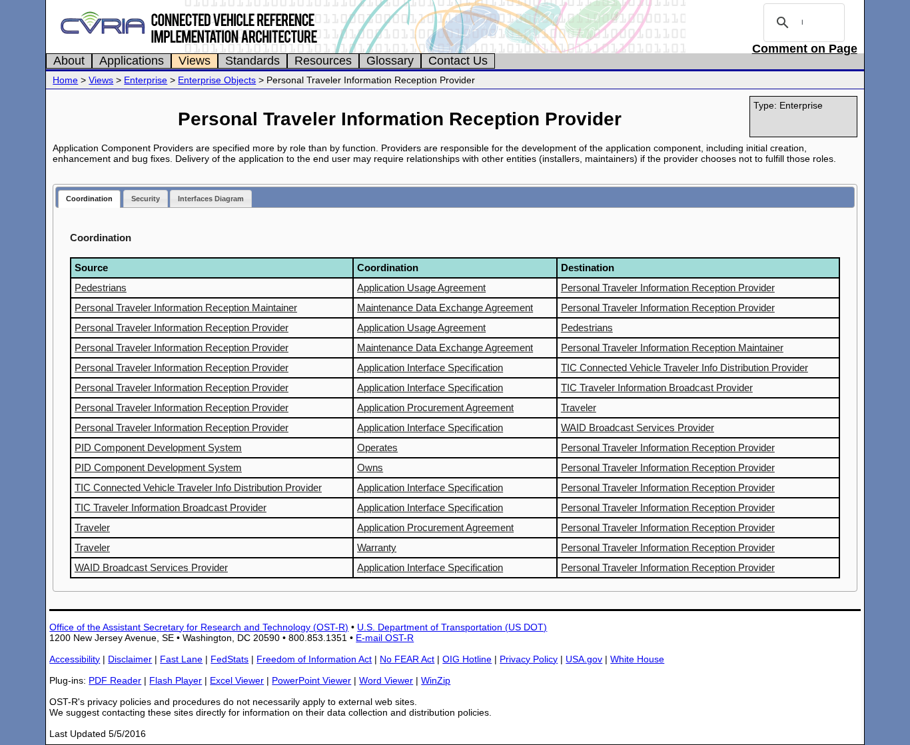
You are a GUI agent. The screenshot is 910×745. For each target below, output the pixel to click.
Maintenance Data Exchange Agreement (445, 307)
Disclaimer (130, 659)
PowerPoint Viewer (311, 680)
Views (195, 60)
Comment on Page (804, 48)
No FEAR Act (407, 659)
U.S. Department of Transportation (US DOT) (452, 627)
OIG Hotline (467, 659)
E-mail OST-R (385, 637)
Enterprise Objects (217, 80)
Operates (377, 447)
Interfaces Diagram (211, 199)
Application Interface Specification (430, 367)
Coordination (89, 199)
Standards (252, 60)
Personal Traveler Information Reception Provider (668, 287)
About (69, 60)
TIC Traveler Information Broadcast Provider (657, 387)
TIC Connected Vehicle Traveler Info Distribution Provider (684, 367)
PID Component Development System (158, 447)
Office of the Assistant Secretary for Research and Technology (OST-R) (198, 627)
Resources (323, 60)
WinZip (435, 680)
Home (65, 80)
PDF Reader (115, 680)
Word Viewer (386, 680)
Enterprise (145, 80)
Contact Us (458, 60)
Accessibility (74, 659)
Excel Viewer (237, 680)
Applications (131, 60)
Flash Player (175, 680)
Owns (370, 467)
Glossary (390, 60)
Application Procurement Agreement (435, 407)
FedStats (229, 659)
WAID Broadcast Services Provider (637, 427)
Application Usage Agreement (421, 287)
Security (145, 199)
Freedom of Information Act (314, 659)
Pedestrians (101, 287)
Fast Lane (181, 659)
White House (637, 659)
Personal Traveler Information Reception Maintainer (186, 307)
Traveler (578, 407)
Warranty (376, 547)
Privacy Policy (529, 659)
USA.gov (584, 659)
